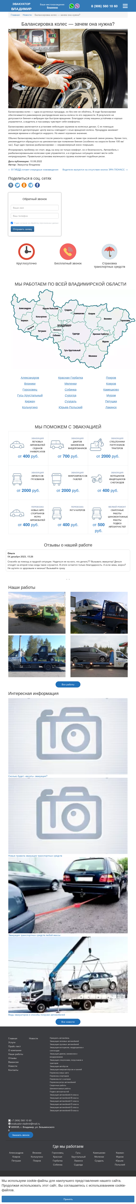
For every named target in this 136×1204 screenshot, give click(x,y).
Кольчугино (30, 407)
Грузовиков (37, 479)
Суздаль (70, 401)
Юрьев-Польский (70, 407)
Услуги (11, 1042)
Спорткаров (37, 513)
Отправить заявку (22, 229)
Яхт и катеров (77, 510)
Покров (111, 377)
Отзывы (12, 1058)
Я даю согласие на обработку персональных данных (36, 223)
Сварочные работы (117, 512)
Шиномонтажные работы (117, 518)
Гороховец (30, 389)
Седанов (37, 448)
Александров (30, 377)
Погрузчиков (117, 444)
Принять (68, 1199)
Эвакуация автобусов (59, 1066)
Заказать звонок (20, 1134)
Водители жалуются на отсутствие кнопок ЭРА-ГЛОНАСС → (95, 169)
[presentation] (66, 579)
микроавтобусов (77, 475)
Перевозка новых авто (59, 1072)
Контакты (13, 1069)
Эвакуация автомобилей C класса (64, 1101)
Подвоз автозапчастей (117, 525)
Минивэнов (77, 444)
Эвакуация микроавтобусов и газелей (66, 1069)
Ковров (111, 383)
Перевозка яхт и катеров (60, 1079)
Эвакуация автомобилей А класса (64, 1094)
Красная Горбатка (70, 377)
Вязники (29, 383)
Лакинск (111, 407)
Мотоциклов (117, 475)
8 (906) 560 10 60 (104, 6)
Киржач (30, 401)
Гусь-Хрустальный (30, 395)
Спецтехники (117, 441)
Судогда (70, 395)
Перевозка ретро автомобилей (63, 1082)
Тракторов (117, 448)
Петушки (111, 401)
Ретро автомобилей (37, 518)
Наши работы (15, 1054)
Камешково (111, 389)
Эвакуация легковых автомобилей (64, 1041)
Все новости (68, 1021)
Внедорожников (77, 448)
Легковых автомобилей (37, 443)
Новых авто (37, 510)
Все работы (68, 684)
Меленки (71, 383)
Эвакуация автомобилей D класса (64, 1104)
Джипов (77, 441)
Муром (111, 395)
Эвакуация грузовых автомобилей (64, 1044)
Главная (12, 1038)
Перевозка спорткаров (59, 1075)
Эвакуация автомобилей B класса (64, 1097)
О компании (14, 1050)
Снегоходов (117, 482)
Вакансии (13, 1062)
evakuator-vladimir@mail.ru (25, 1123)
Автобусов (37, 475)
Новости (12, 1066)
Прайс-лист (14, 1046)
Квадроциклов (117, 479)
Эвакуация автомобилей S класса (64, 1110)
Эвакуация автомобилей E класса (64, 1107)
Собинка (70, 389)
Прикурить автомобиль (59, 1038)
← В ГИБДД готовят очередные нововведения (33, 169)
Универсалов (37, 451)
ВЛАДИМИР (21, 6)
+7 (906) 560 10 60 (21, 1120)
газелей (77, 479)
